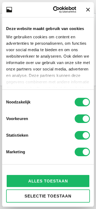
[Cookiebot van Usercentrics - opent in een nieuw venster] (56, 9)
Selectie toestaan (48, 196)
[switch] (82, 118)
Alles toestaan (48, 181)
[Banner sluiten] (88, 10)
